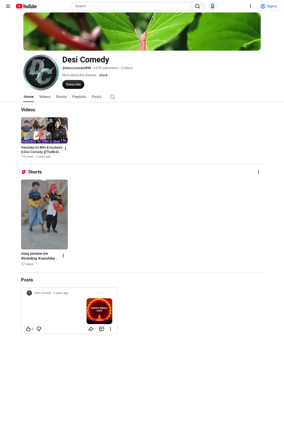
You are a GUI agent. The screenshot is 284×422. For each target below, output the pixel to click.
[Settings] (250, 6)
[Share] (91, 328)
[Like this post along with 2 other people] (28, 328)
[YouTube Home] (26, 6)
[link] (69, 312)
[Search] (197, 6)
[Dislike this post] (38, 328)
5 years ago (61, 293)
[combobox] (132, 6)
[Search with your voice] (212, 6)
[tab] (28, 97)
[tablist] (142, 97)
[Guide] (8, 6)
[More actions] (65, 148)
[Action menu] (110, 328)
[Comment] (101, 328)
